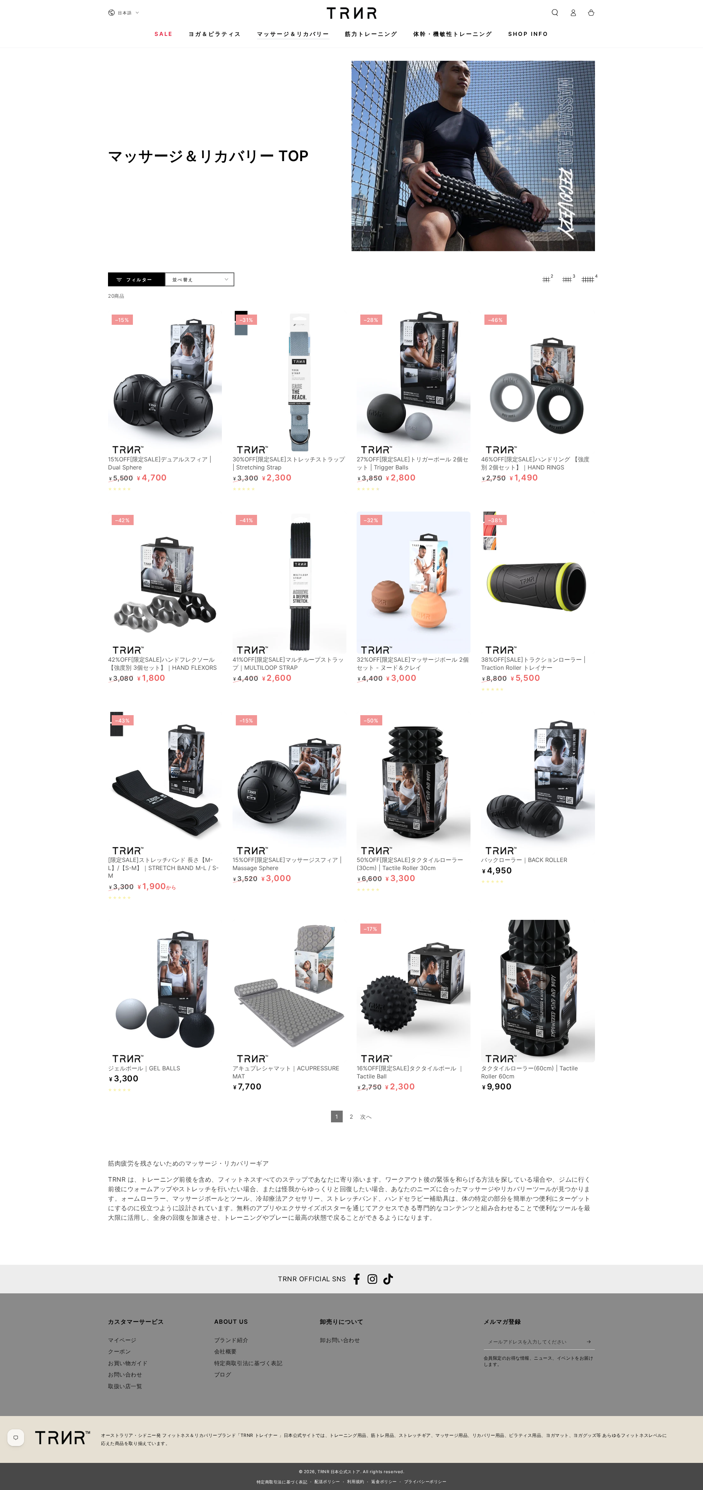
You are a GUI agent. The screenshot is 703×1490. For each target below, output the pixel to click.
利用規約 (355, 1481)
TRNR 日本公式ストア (338, 1471)
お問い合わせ (125, 1374)
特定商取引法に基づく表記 (248, 1363)
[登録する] (591, 1341)
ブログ (222, 1374)
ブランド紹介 (231, 1340)
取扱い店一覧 (125, 1386)
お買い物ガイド (128, 1363)
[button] (555, 13)
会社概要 (225, 1351)
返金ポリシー (384, 1481)
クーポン (119, 1351)
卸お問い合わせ (340, 1340)
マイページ (122, 1340)
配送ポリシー (327, 1481)
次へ (366, 1116)
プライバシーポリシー (425, 1481)
